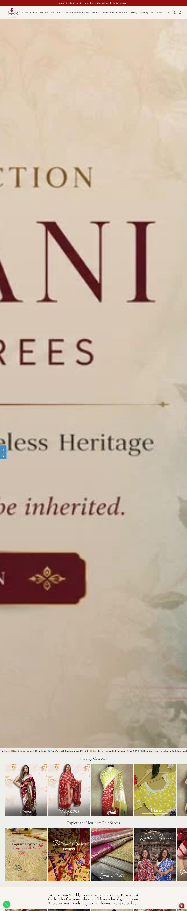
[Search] (169, 12)
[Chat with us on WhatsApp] (6, 904)
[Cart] (180, 12)
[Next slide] (179, 790)
